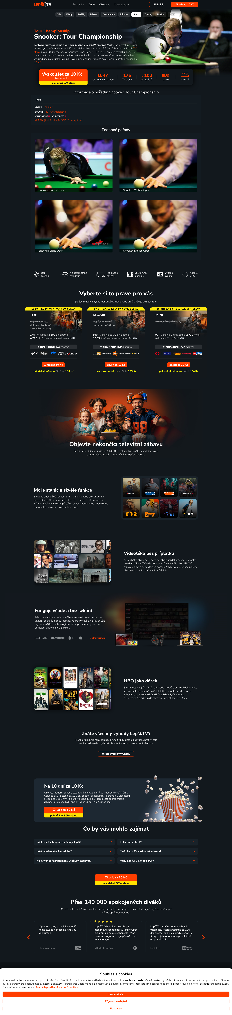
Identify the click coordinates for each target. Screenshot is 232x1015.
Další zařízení (98, 638)
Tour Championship (52, 31)
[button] (28, 937)
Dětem (93, 14)
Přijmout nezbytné (116, 1001)
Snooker (47, 107)
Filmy (69, 14)
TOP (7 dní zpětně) (71, 120)
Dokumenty (109, 14)
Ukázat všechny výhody (116, 754)
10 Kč (37, 62)
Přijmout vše (116, 994)
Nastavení (116, 1008)
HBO (172, 14)
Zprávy (148, 14)
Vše (59, 14)
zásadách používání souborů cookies (56, 987)
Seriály (81, 14)
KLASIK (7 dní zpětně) (47, 120)
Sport (136, 14)
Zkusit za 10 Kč (184, 4)
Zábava (124, 14)
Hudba (160, 14)
